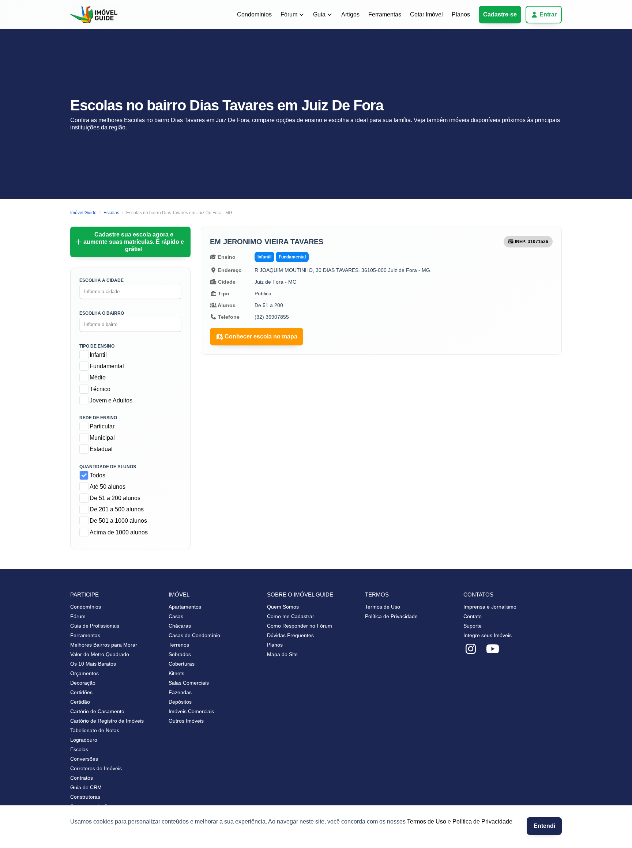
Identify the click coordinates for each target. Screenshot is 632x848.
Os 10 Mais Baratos (93, 664)
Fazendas (180, 692)
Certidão (80, 702)
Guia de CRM (86, 787)
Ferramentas (384, 14)
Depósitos (180, 702)
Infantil (98, 355)
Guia (319, 14)
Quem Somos (283, 607)
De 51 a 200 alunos (115, 498)
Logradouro (83, 740)
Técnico (100, 389)
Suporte (472, 626)
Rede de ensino (98, 417)
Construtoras (85, 797)
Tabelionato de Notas (94, 730)
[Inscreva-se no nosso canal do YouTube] (492, 649)
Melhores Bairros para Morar (103, 645)
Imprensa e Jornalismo (489, 607)
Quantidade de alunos (107, 466)
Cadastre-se (500, 14)
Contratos (81, 778)
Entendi (544, 826)
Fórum (289, 14)
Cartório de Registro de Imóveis (107, 721)
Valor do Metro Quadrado (99, 654)
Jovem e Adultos (111, 400)
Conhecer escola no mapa (261, 336)
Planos (461, 14)
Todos (97, 475)
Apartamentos (185, 607)
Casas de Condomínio (194, 635)
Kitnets (176, 673)
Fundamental (107, 366)
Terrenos (179, 645)
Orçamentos (84, 673)
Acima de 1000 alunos (119, 532)
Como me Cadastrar (290, 616)
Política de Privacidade (482, 821)
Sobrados (180, 654)
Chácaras (180, 626)
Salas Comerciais (189, 683)
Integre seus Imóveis (487, 635)
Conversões (84, 759)
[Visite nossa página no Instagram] (470, 649)
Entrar (548, 14)
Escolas (79, 749)
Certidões (81, 692)
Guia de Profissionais (94, 626)
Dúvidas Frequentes (290, 635)
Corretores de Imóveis (96, 768)
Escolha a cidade (101, 280)
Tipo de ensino (96, 346)
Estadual (101, 449)
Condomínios (254, 14)
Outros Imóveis (186, 721)
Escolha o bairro (101, 313)
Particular (102, 426)
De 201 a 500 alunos (117, 509)
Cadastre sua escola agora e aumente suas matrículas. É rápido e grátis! (133, 241)
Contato (472, 616)
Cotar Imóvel (426, 14)
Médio (98, 377)
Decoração (82, 683)
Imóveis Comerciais (191, 711)
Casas (176, 616)
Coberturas (182, 664)
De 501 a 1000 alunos (118, 521)
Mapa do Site (282, 654)
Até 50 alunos (107, 487)
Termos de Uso (426, 821)
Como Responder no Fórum (299, 626)
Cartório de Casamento (97, 711)
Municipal (102, 438)
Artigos (350, 14)
